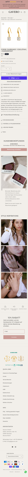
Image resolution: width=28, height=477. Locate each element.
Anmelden (14, 337)
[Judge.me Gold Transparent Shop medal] (7, 359)
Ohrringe (10, 17)
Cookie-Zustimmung (8, 399)
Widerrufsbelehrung (8, 396)
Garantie (5, 421)
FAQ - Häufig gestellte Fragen (11, 411)
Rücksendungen (7, 383)
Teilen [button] (4, 132)
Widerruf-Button (7, 402)
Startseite (3, 17)
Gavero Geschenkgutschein (10, 414)
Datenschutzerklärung (16, 469)
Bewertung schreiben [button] (14, 149)
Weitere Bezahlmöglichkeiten (14, 81)
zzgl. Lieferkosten (11, 58)
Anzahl (3, 65)
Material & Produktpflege (10, 373)
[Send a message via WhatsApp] (25, 472)
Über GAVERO (7, 418)
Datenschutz (6, 392)
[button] (2, 12)
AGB (4, 389)
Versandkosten (7, 379)
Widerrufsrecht (6, 469)
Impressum (6, 386)
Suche (4, 376)
